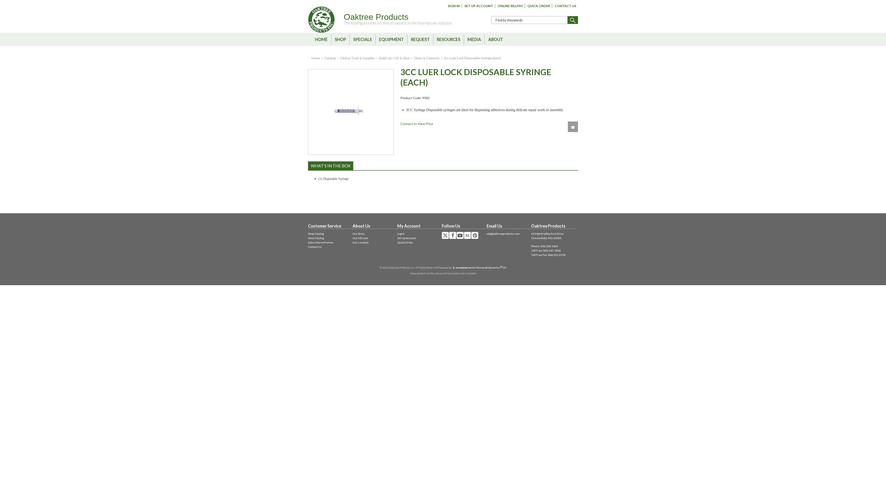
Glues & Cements (427, 58)
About (495, 39)
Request (420, 39)
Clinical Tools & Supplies (357, 58)
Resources (448, 39)
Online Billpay (510, 6)
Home (321, 39)
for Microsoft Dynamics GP (479, 267)
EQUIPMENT (391, 39)
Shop (340, 39)
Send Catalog (316, 238)
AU (467, 235)
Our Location (361, 242)
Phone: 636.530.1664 (544, 246)
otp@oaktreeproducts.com (503, 233)
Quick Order (538, 6)
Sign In (454, 6)
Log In (400, 233)
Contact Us (565, 6)
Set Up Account (478, 6)
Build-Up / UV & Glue (394, 58)
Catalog (330, 58)
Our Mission (360, 238)
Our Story (359, 233)
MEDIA (474, 39)
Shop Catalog (316, 233)
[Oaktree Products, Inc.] (321, 19)
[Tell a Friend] (573, 127)
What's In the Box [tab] (330, 165)
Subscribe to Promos (320, 242)
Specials (362, 39)
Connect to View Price (416, 124)
